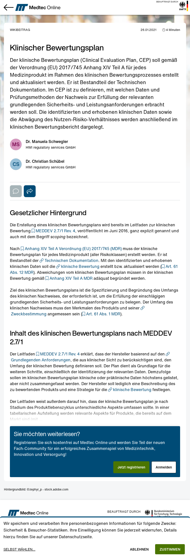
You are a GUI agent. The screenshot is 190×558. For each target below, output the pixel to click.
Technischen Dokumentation (71, 260)
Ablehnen (139, 549)
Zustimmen (170, 549)
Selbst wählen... (19, 549)
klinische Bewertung (80, 266)
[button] (53, 231)
